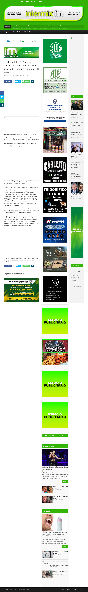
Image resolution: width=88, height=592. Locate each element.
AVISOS (33, 2)
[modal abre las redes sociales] (32, 81)
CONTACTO (39, 2)
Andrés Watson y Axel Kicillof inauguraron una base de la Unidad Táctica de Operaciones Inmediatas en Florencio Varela (40, 28)
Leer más (64, 481)
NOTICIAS (27, 2)
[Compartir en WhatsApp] (26, 81)
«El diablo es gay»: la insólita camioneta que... (63, 565)
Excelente (75, 275)
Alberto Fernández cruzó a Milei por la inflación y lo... (76, 195)
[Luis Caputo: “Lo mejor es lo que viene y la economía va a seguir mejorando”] (77, 127)
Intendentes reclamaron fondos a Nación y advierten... (76, 174)
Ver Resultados (77, 286)
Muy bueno (76, 277)
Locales (23, 75)
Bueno (74, 280)
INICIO (21, 2)
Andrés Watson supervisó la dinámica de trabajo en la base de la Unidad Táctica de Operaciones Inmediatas (40, 25)
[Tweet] (18, 81)
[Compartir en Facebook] (8, 81)
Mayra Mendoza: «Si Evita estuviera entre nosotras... (76, 154)
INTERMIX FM (16, 75)
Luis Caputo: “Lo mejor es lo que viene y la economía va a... (77, 134)
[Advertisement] (21, 101)
